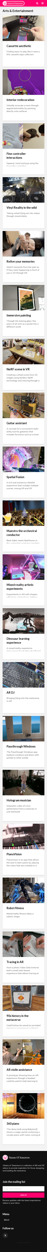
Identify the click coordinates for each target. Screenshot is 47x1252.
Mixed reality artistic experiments (20, 586)
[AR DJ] (23, 674)
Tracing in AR (15, 962)
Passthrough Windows (21, 746)
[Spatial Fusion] (23, 459)
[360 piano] (23, 1105)
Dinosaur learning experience (18, 640)
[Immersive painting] (23, 297)
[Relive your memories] (23, 243)
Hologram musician (19, 800)
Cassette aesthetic (19, 46)
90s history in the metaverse (18, 1017)
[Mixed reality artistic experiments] (23, 566)
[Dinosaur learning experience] (23, 620)
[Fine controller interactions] (23, 135)
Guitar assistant (17, 423)
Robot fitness (15, 908)
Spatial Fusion (15, 477)
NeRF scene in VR (18, 369)
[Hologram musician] (23, 782)
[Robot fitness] (23, 890)
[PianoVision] (23, 836)
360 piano (13, 1123)
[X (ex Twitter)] (5, 1235)
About (6, 1220)
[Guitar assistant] (23, 405)
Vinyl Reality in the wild (22, 207)
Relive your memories (21, 261)
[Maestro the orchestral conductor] (23, 513)
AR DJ (10, 692)
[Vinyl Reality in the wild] (23, 189)
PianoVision (14, 854)
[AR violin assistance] (23, 1051)
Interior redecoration (20, 100)
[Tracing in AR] (23, 944)
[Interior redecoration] (23, 82)
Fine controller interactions (16, 155)
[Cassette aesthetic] (23, 28)
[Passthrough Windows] (23, 728)
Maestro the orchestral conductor (22, 533)
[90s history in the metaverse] (23, 998)
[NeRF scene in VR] (23, 351)
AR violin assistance (19, 1069)
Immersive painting (19, 315)
